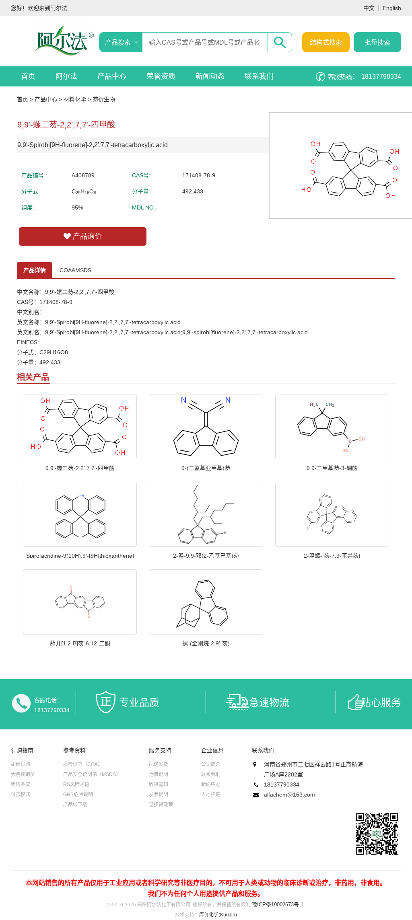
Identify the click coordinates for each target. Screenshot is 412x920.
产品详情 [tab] (34, 270)
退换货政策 (161, 804)
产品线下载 (75, 804)
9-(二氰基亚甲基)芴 (205, 467)
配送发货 (158, 764)
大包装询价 (23, 774)
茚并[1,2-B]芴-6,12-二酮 (80, 643)
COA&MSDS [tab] (75, 270)
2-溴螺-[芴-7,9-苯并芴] (332, 555)
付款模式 (20, 794)
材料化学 (75, 99)
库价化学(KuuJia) (218, 915)
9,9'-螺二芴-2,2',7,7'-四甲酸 (80, 467)
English (392, 8)
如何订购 (20, 764)
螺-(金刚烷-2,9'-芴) (206, 643)
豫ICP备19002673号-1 (277, 905)
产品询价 (86, 236)
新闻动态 (210, 76)
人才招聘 (210, 794)
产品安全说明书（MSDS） (92, 774)
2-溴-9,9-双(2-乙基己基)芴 (206, 555)
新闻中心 (210, 784)
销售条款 (20, 784)
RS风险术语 (76, 784)
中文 (369, 8)
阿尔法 (66, 76)
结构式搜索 (326, 42)
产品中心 (111, 76)
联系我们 (259, 76)
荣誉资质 (160, 76)
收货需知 (158, 784)
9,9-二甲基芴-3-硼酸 (332, 467)
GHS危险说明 (78, 794)
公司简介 (210, 764)
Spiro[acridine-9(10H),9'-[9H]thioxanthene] (80, 555)
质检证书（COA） (83, 764)
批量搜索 (377, 42)
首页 (28, 76)
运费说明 (158, 774)
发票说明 (158, 794)
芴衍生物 (104, 99)
